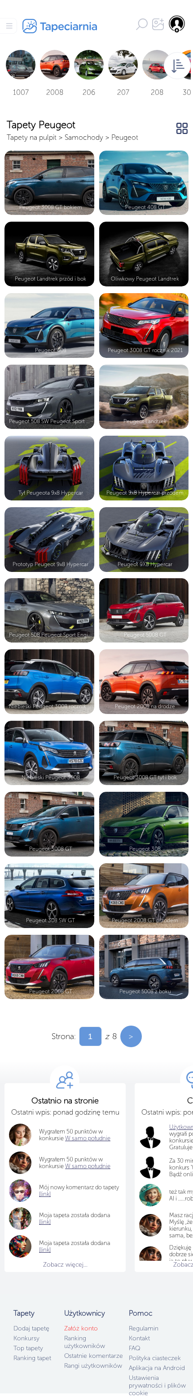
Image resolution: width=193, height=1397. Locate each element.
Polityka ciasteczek (155, 1358)
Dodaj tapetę (31, 1328)
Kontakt (139, 1338)
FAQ (134, 1348)
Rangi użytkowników (93, 1366)
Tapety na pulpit (32, 137)
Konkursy (26, 1338)
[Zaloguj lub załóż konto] (177, 24)
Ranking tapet (32, 1358)
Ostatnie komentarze (93, 1356)
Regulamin (143, 1328)
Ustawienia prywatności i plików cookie (157, 1385)
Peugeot (124, 137)
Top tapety (28, 1348)
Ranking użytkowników (84, 1342)
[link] (45, 1221)
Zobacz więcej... (65, 1264)
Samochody (84, 137)
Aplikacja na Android (157, 1368)
